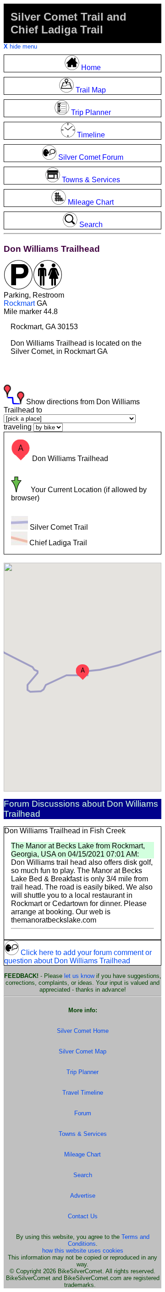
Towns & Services (83, 1133)
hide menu (20, 46)
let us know (79, 975)
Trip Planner (82, 1072)
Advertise (82, 1195)
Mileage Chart (82, 1154)
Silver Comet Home (83, 1030)
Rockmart (19, 303)
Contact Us (83, 1216)
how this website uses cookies (82, 1250)
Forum (82, 1113)
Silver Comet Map (82, 1051)
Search (82, 1175)
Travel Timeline (82, 1092)
